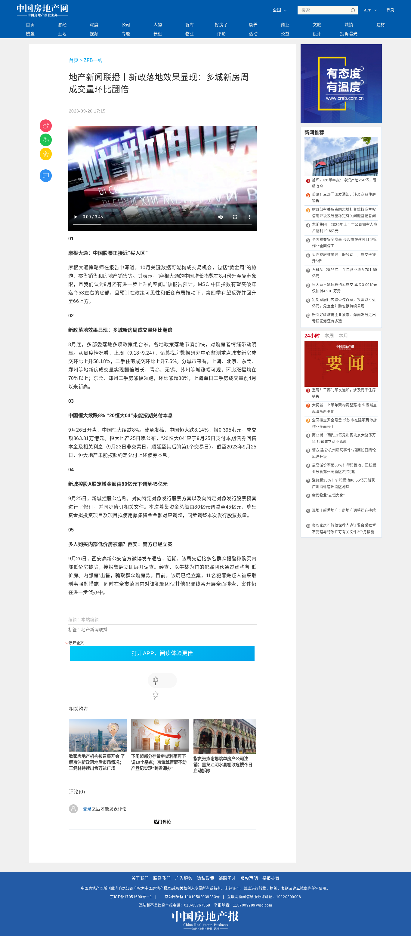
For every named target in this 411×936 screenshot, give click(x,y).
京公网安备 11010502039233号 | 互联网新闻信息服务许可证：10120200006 (232, 897)
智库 (189, 24)
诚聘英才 (227, 878)
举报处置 (271, 878)
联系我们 (162, 878)
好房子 (221, 24)
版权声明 (249, 878)
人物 (157, 24)
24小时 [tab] (312, 335)
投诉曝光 (348, 33)
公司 (126, 24)
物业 (189, 33)
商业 (285, 24)
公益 (285, 33)
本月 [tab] (343, 335)
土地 (62, 33)
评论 (221, 33)
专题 (126, 33)
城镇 (349, 24)
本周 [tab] (329, 335)
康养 (253, 24)
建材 (380, 24)
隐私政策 (205, 878)
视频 (94, 33)
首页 (30, 24)
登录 (390, 10)
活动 (253, 33)
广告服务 (184, 878)
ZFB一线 (93, 60)
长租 (157, 33)
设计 (317, 33)
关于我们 (140, 878)
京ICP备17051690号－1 (131, 897)
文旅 (317, 24)
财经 (62, 24)
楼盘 (30, 33)
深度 (94, 24)
